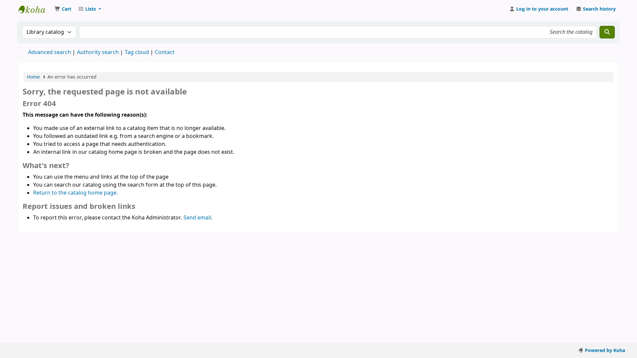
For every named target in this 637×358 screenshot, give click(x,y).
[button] (63, 9)
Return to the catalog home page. (75, 193)
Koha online (35, 9)
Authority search (98, 52)
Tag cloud (137, 52)
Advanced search (49, 52)
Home (33, 77)
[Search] (607, 32)
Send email (197, 218)
